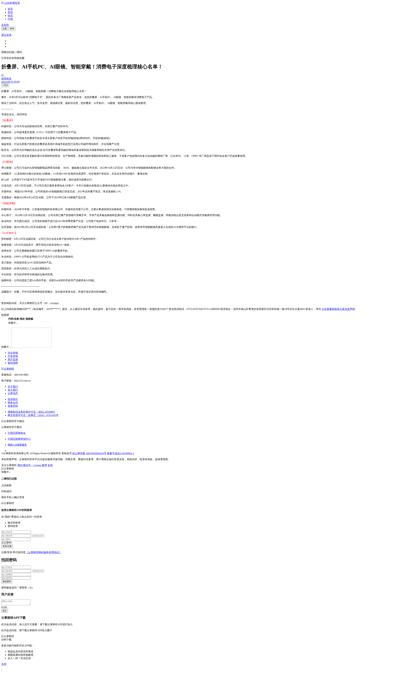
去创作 (5, 25)
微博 (44, 465)
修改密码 (7, 581)
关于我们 (13, 386)
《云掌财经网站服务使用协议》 (44, 552)
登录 (12, 28)
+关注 (5, 85)
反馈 (50, 465)
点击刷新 (6, 485)
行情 (10, 19)
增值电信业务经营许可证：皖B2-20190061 (31, 411)
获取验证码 (38, 535)
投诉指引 (13, 399)
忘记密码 (6, 542)
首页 (10, 9)
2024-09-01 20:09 (10, 81)
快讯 (10, 15)
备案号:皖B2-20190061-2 (120, 453)
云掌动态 (13, 393)
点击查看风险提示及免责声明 (338, 309)
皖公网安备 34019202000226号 (89, 453)
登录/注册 (7, 546)
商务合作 (13, 402)
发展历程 (13, 406)
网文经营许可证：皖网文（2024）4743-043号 (33, 415)
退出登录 (6, 35)
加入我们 (13, 390)
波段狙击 (6, 78)
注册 (5, 28)
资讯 (10, 12)
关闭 (3, 664)
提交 (5, 610)
